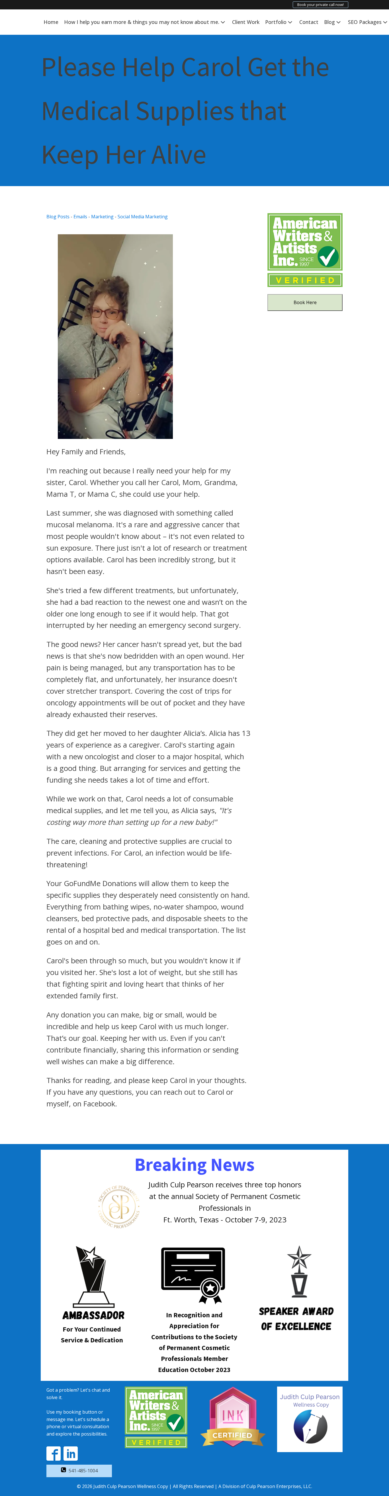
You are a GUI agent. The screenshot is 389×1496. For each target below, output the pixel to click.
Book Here (305, 302)
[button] (79, 1471)
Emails (80, 216)
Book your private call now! (320, 4)
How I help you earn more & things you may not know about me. (141, 22)
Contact (308, 22)
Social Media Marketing (143, 216)
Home (51, 22)
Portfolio (275, 22)
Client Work (245, 22)
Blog (329, 22)
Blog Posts (57, 216)
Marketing (102, 216)
